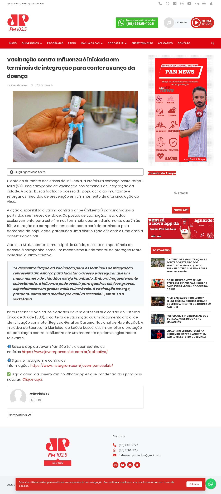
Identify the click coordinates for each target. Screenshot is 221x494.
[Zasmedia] (205, 487)
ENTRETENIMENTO (142, 43)
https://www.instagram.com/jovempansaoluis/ (71, 365)
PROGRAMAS (55, 43)
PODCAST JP (116, 43)
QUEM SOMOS (30, 43)
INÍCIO (13, 43)
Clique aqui (32, 379)
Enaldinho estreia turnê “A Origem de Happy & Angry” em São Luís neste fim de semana (186, 334)
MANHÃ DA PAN (90, 43)
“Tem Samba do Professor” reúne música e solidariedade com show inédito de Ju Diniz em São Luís (189, 303)
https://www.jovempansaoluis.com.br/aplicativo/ (65, 351)
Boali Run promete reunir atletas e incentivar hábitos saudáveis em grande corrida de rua (187, 285)
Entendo (194, 484)
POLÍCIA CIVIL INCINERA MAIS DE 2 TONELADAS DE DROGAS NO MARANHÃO (187, 319)
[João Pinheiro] (18, 397)
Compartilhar (18, 415)
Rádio (72, 43)
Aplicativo (165, 43)
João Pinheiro (39, 394)
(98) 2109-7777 (128, 445)
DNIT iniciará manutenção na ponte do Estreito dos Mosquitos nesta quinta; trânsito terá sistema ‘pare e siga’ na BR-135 (187, 265)
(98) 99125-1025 (128, 450)
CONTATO (184, 43)
